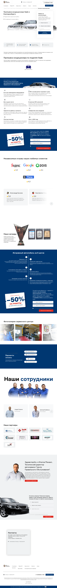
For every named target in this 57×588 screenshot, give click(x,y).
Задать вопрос (48, 516)
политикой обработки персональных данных (44, 30)
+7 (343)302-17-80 (48, 2)
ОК (45, 586)
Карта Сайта (20, 568)
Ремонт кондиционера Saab (32, 8)
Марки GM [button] (12, 5)
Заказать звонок (49, 5)
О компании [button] (6, 5)
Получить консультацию (44, 33)
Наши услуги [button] (18, 5)
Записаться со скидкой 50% (43, 148)
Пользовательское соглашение (30, 568)
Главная (5, 8)
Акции (29, 5)
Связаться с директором (31, 480)
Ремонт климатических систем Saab (19, 8)
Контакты (34, 5)
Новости (24, 5)
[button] (51, 203)
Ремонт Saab (10, 8)
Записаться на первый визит (46, 310)
